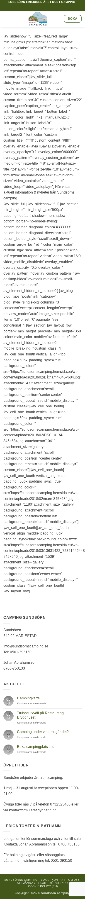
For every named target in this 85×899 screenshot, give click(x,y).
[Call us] (55, 7)
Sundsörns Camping (21, 879)
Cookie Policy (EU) (43, 886)
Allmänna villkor (31, 883)
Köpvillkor (58, 883)
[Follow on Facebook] (50, 7)
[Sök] (45, 8)
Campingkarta (28, 698)
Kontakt (58, 879)
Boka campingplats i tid (35, 747)
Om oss (74, 879)
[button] (6, 18)
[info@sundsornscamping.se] (31, 7)
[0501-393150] (38, 7)
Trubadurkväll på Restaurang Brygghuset (40, 715)
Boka (45, 879)
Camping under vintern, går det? (43, 732)
